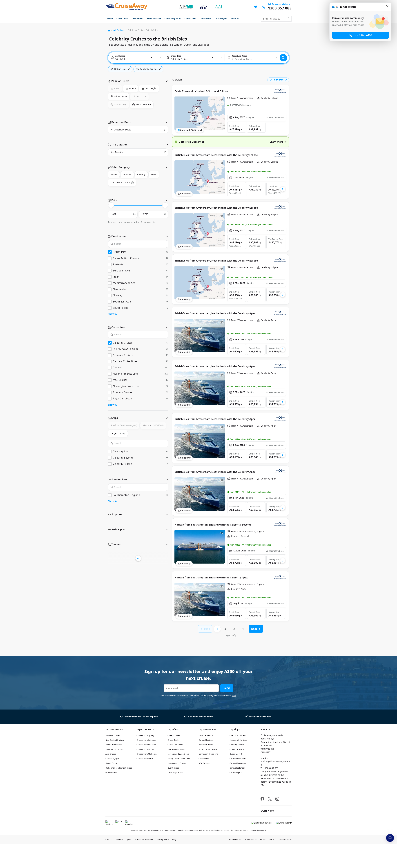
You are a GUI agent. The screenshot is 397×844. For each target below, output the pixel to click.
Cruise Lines (190, 18)
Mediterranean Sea (113, 744)
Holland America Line (207, 749)
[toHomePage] (126, 7)
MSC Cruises (204, 763)
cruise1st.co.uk (285, 839)
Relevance (278, 79)
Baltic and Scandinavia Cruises (118, 768)
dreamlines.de (235, 839)
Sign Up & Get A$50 (360, 35)
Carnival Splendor (237, 768)
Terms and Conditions (143, 839)
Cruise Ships (205, 18)
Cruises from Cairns (145, 749)
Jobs (129, 839)
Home (110, 18)
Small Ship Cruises (175, 772)
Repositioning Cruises (176, 763)
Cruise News (267, 811)
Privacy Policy (163, 839)
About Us (234, 18)
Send (227, 688)
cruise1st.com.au (267, 839)
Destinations (137, 18)
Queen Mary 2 (236, 754)
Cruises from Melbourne (147, 754)
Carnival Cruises (205, 740)
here (234, 695)
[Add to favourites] (221, 99)
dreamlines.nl (250, 839)
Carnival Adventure (238, 758)
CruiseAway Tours (173, 18)
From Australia (154, 18)
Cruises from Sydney (145, 735)
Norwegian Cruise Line (208, 754)
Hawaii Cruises (111, 763)
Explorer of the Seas (238, 740)
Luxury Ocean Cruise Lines (178, 758)
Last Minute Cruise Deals (178, 754)
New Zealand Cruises (114, 740)
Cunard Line (203, 758)
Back (207, 629)
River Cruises (173, 768)
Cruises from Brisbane (146, 740)
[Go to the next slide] (282, 189)
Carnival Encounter (238, 763)
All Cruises (118, 30)
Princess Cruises (205, 744)
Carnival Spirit (236, 772)
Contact (108, 839)
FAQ (174, 839)
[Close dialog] (387, 7)
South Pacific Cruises (114, 749)
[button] (152, 58)
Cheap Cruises (173, 735)
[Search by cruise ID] (289, 19)
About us (119, 839)
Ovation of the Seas (238, 735)
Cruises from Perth (144, 758)
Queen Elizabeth (237, 749)
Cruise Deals (122, 18)
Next (254, 629)
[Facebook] (262, 799)
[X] (270, 799)
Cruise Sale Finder (175, 744)
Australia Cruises (112, 735)
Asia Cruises (110, 754)
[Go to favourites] (255, 7)
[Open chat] (390, 838)
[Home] (109, 30)
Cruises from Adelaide (146, 744)
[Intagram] (277, 799)
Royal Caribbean (205, 735)
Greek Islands (111, 772)
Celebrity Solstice (237, 744)
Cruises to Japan (112, 758)
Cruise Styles (221, 18)
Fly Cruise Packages (176, 749)
